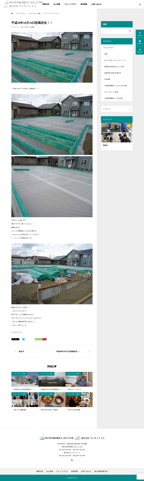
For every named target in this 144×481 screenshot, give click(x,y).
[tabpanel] (117, 137)
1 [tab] (113, 139)
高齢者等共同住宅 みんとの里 (114, 66)
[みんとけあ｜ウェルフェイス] (23, 4)
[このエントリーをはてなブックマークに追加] (23, 340)
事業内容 (45, 4)
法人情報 (56, 4)
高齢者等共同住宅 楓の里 (112, 73)
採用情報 (83, 4)
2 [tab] (115, 139)
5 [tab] (120, 139)
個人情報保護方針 (101, 471)
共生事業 (107, 79)
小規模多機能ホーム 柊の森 (113, 98)
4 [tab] (118, 139)
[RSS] (72, 460)
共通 (105, 54)
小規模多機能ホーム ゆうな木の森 (115, 85)
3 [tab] (117, 139)
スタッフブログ (70, 4)
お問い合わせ (96, 4)
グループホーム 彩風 (27, 27)
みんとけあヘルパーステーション (115, 60)
